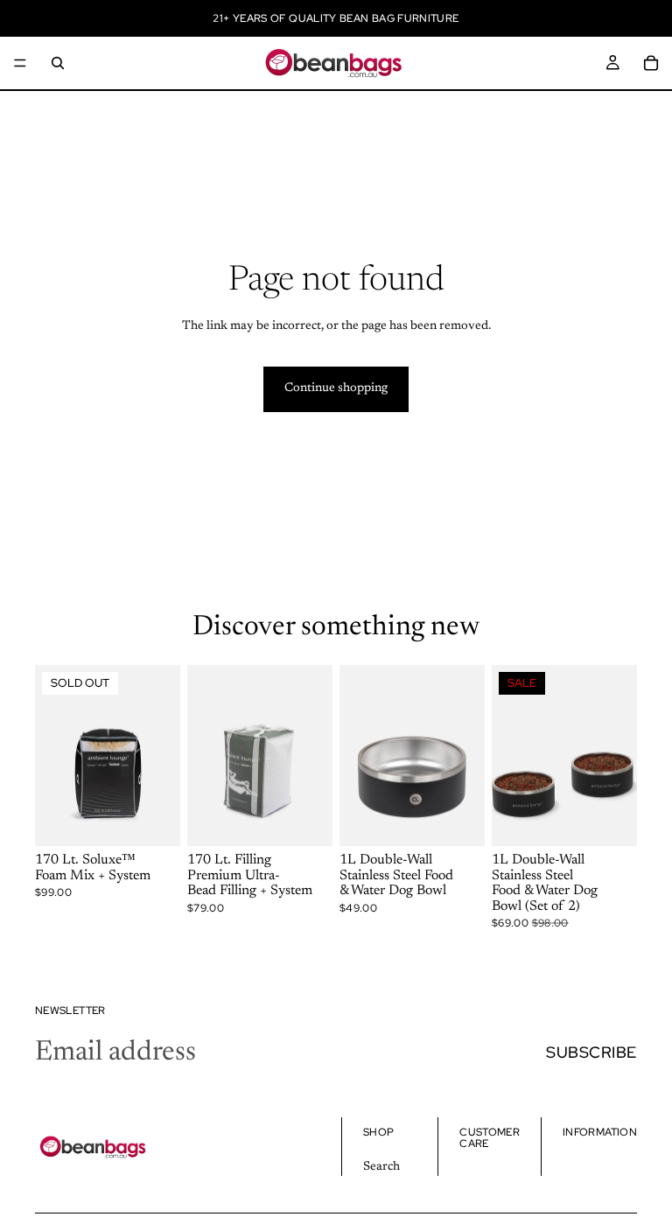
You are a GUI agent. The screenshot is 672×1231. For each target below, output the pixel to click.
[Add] (305, 819)
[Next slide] (161, 755)
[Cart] (651, 63)
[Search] (57, 63)
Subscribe (591, 1052)
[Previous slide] (54, 755)
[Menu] (20, 63)
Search (381, 1166)
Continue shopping (336, 388)
